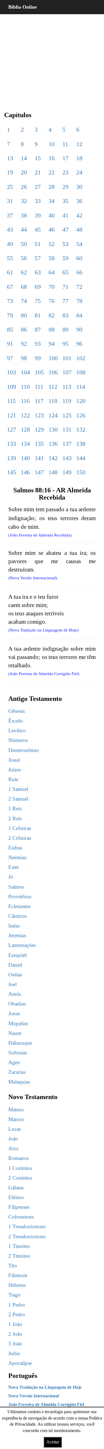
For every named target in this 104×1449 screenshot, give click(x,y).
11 (65, 144)
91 (10, 343)
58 (52, 258)
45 (38, 229)
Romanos (18, 1158)
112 (53, 386)
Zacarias (17, 1072)
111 (39, 386)
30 (79, 186)
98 (24, 358)
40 (52, 215)
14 (24, 158)
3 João (15, 1344)
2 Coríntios (20, 1178)
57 (38, 258)
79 (10, 315)
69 (38, 286)
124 (53, 415)
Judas (14, 1353)
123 (39, 415)
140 (25, 458)
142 (53, 458)
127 (11, 429)
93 (38, 343)
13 (10, 158)
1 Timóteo (19, 1246)
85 (10, 329)
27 (38, 186)
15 (38, 158)
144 (80, 458)
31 (10, 200)
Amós (14, 994)
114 (80, 386)
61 (10, 272)
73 (10, 300)
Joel (12, 984)
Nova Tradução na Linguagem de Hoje (45, 1387)
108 (80, 372)
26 (24, 186)
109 (11, 386)
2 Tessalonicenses (26, 1236)
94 (52, 343)
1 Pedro (16, 1305)
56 (24, 258)
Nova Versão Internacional (33, 1395)
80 (24, 315)
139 (11, 458)
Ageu (14, 1062)
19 (10, 172)
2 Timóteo (19, 1256)
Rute (13, 779)
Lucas (14, 1129)
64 (52, 272)
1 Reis (15, 808)
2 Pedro (16, 1314)
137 (67, 443)
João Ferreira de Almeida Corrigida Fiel (46, 1404)
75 (38, 300)
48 (79, 229)
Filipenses (18, 1207)
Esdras (15, 848)
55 (10, 258)
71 (65, 286)
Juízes (14, 770)
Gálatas (16, 1187)
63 (38, 272)
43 (10, 229)
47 (65, 229)
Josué (14, 760)
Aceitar (52, 1442)
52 (52, 243)
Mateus (16, 1109)
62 (24, 272)
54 (79, 243)
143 (67, 458)
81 (38, 315)
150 (80, 472)
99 (38, 358)
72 (79, 286)
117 (39, 400)
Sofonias (17, 1053)
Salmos (16, 887)
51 (38, 243)
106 (53, 372)
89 (65, 329)
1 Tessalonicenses (26, 1226)
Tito (12, 1265)
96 (79, 343)
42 (79, 215)
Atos (13, 1148)
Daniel (15, 965)
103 (11, 372)
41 (65, 215)
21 (38, 172)
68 (24, 286)
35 (65, 200)
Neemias (17, 857)
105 (39, 372)
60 (79, 258)
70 (52, 286)
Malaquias (19, 1082)
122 (25, 415)
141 (39, 458)
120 (80, 400)
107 (67, 372)
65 (65, 272)
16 (52, 158)
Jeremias (17, 935)
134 (25, 443)
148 (53, 472)
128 (25, 429)
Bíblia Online (22, 7)
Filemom (17, 1275)
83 (65, 315)
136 (53, 443)
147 (39, 472)
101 (67, 358)
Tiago (14, 1295)
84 (79, 315)
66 (79, 272)
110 (25, 386)
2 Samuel (18, 799)
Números (18, 740)
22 (52, 172)
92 (24, 343)
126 (80, 415)
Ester (13, 867)
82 (52, 315)
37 (10, 215)
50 (24, 243)
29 (65, 186)
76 (52, 300)
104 (25, 372)
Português (22, 1375)
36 (79, 200)
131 (67, 429)
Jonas (14, 1013)
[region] (52, 58)
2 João (15, 1334)
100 (53, 358)
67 (10, 286)
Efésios (16, 1197)
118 (53, 400)
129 (39, 429)
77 (65, 300)
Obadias (17, 1004)
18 (79, 158)
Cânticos (17, 916)
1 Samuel (18, 789)
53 (65, 243)
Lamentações (22, 945)
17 (65, 158)
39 (38, 215)
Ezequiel (17, 955)
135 (39, 443)
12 (79, 144)
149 (67, 472)
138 (80, 443)
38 (24, 215)
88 (52, 329)
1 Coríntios (20, 1168)
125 (67, 415)
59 (65, 258)
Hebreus (17, 1285)
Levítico (17, 730)
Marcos (16, 1119)
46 (52, 229)
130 (53, 429)
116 (25, 400)
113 (66, 386)
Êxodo (15, 721)
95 (65, 343)
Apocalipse (20, 1363)
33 (38, 200)
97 (10, 358)
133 (11, 443)
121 (11, 415)
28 (52, 186)
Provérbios (19, 896)
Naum (14, 1033)
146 (25, 472)
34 (52, 200)
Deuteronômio (23, 750)
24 (79, 172)
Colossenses (21, 1217)
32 (24, 200)
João (13, 1139)
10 (52, 144)
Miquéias (18, 1023)
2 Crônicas (19, 838)
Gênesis (16, 711)
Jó (10, 877)
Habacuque (20, 1043)
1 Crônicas (19, 828)
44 (24, 229)
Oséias (15, 974)
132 (80, 429)
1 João (15, 1324)
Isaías (14, 926)
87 (38, 329)
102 (80, 358)
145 (11, 472)
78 (79, 300)
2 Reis (15, 818)
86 (24, 329)
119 (66, 400)
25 (10, 186)
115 (11, 400)
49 (10, 243)
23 (65, 172)
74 (24, 300)
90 (79, 329)
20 (24, 172)
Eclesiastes (19, 906)
